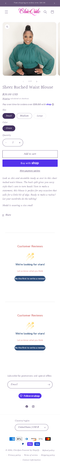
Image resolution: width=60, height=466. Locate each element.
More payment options (30, 171)
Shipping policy (48, 455)
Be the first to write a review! (30, 278)
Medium (24, 116)
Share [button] (8, 215)
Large (41, 117)
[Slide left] (23, 81)
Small (9, 116)
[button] (6, 11)
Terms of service (31, 455)
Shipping (6, 99)
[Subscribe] (48, 384)
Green (9, 128)
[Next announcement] (54, 3)
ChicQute (17, 450)
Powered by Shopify (30, 450)
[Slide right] (36, 81)
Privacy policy (14, 455)
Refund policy (48, 450)
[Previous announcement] (5, 3)
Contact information (32, 460)
